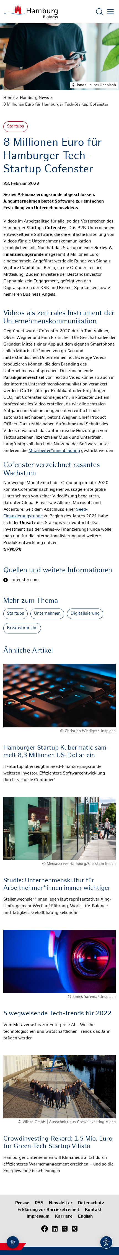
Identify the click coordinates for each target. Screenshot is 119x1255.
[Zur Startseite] (31, 11)
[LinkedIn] (54, 1229)
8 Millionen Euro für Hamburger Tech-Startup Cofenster (55, 104)
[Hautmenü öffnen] (110, 11)
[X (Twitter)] (64, 1229)
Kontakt (93, 1210)
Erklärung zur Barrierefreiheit (48, 1210)
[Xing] (74, 1229)
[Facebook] (44, 1229)
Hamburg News (34, 98)
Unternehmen (47, 614)
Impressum (38, 1217)
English (85, 1217)
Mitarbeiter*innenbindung (54, 451)
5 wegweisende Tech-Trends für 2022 (57, 1014)
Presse (22, 1203)
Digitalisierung (85, 614)
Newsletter (61, 1203)
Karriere (64, 1217)
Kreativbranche (22, 628)
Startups (15, 126)
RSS (39, 1203)
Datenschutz (91, 1203)
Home (9, 98)
